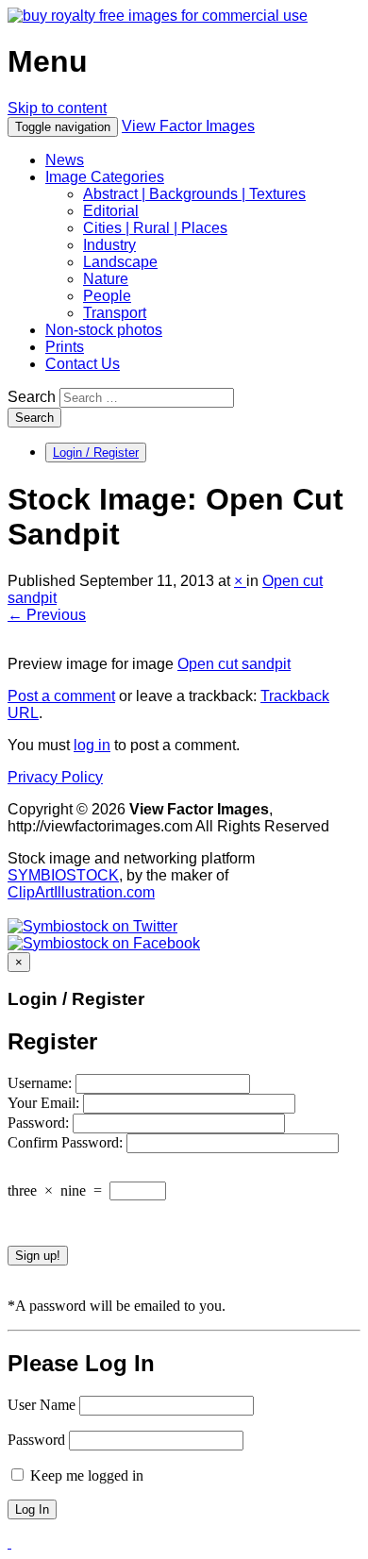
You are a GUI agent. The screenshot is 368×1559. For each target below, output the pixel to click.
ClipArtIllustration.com (81, 892)
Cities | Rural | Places (155, 228)
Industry (109, 245)
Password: (40, 1123)
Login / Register (96, 452)
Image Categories (104, 177)
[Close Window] (9, 1542)
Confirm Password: (67, 1142)
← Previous (47, 615)
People (107, 296)
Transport (114, 313)
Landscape (120, 262)
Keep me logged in (84, 1475)
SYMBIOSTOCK (63, 875)
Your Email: (45, 1103)
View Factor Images (188, 126)
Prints (64, 347)
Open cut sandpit (234, 664)
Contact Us (82, 364)
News (64, 160)
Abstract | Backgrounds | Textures (194, 194)
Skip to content (57, 108)
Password (36, 1440)
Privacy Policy (55, 777)
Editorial (111, 211)
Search (32, 397)
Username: (41, 1083)
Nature (105, 279)
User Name (41, 1405)
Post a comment (61, 696)
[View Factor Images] (158, 16)
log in (92, 745)
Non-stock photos (103, 330)
